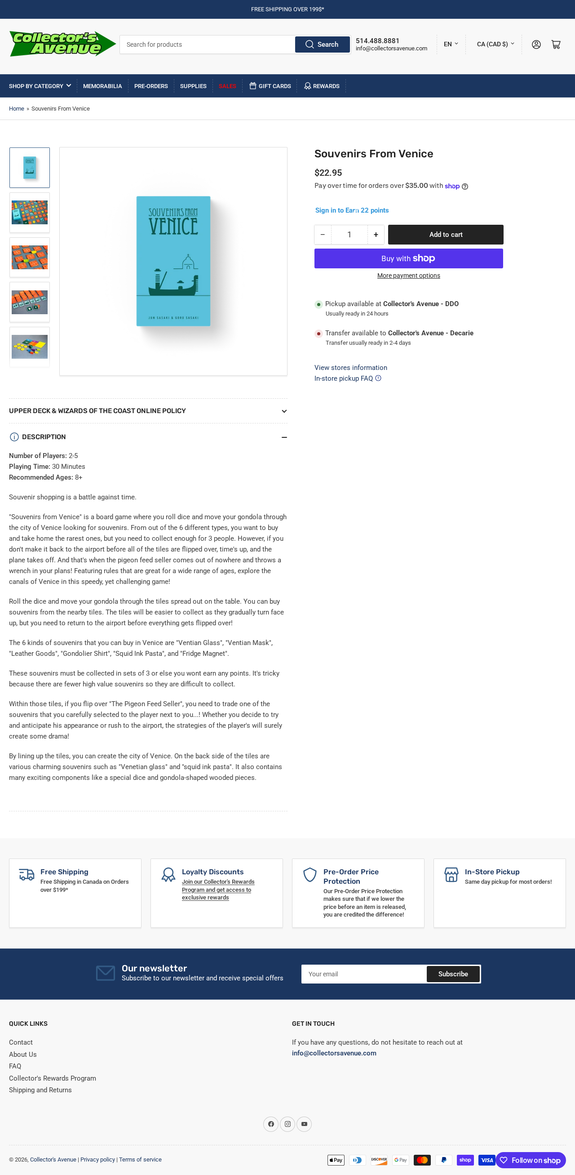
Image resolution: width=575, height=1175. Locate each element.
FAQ (15, 1066)
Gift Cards (275, 86)
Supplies (193, 86)
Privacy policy (97, 1159)
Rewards (326, 86)
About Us (23, 1054)
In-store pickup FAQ (343, 378)
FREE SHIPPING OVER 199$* (287, 9)
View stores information (350, 368)
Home (16, 108)
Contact (21, 1042)
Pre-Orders (151, 86)
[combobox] (235, 44)
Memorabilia (102, 86)
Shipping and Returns (40, 1090)
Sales (227, 86)
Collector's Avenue (53, 1159)
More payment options (408, 275)
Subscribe (453, 974)
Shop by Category (36, 86)
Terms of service (140, 1159)
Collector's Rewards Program (52, 1078)
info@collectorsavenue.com (391, 48)
